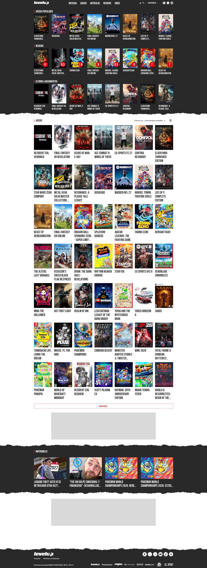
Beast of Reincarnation (129, 37)
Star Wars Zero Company (43, 194)
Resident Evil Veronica (39, 107)
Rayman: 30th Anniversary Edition (122, 394)
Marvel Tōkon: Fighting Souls (165, 37)
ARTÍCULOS (95, 3)
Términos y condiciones (51, 558)
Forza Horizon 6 (143, 313)
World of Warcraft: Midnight (60, 394)
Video (117, 3)
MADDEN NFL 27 (111, 36)
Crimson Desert (103, 350)
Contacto (37, 558)
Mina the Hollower (39, 313)
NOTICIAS (73, 3)
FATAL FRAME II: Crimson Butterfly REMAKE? (163, 356)
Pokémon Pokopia (39, 392)
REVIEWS (107, 3)
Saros (158, 311)
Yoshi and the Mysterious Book (122, 315)
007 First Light (62, 311)
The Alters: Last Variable (42, 273)
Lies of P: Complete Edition (145, 39)
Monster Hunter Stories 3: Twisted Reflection (123, 356)
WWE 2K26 (140, 350)
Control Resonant (127, 107)
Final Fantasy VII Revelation (59, 107)
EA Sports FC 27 (111, 106)
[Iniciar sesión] (140, 3)
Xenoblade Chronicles (161, 273)
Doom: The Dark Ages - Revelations (83, 275)
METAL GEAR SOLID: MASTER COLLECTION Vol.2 (59, 73)
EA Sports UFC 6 (143, 271)
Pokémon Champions (80, 352)
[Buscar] (143, 3)
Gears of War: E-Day (77, 107)
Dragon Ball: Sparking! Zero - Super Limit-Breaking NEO (147, 74)
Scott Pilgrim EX (102, 392)
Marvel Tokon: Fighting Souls (143, 194)
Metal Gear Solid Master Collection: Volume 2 (75, 40)
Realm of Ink (81, 311)
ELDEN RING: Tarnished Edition (39, 39)
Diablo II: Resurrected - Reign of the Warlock (163, 396)
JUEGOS (83, 3)
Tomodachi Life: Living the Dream (43, 354)
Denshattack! (129, 70)
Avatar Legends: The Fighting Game (123, 236)
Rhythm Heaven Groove (103, 273)
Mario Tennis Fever (142, 392)
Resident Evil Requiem (81, 392)
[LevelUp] (95, 565)
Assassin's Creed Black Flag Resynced (62, 275)
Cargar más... (103, 406)
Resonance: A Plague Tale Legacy (164, 109)
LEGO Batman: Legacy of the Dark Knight (102, 315)
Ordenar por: (139, 120)
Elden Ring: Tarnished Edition (145, 109)
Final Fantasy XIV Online (93, 37)
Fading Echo (75, 70)
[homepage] (41, 2)
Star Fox (119, 271)
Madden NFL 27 (123, 192)
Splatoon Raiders (99, 234)
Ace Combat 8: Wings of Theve (93, 107)
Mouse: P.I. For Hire (62, 352)
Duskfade (56, 36)
